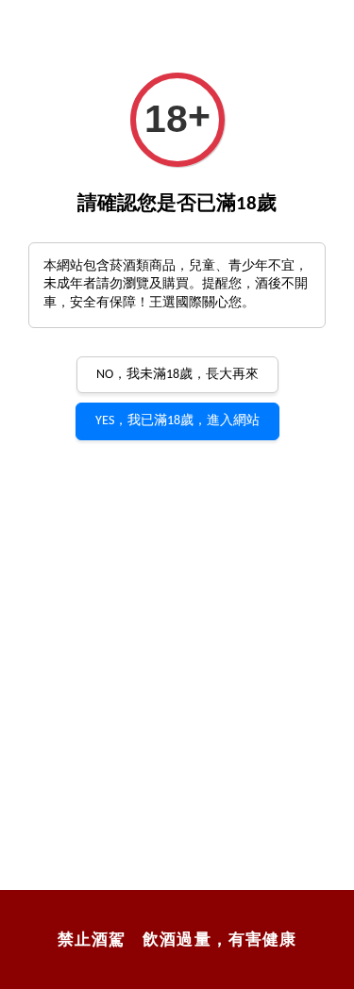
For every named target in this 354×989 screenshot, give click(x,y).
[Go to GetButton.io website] (312, 971)
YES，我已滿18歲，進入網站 (177, 421)
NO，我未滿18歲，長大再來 (177, 375)
